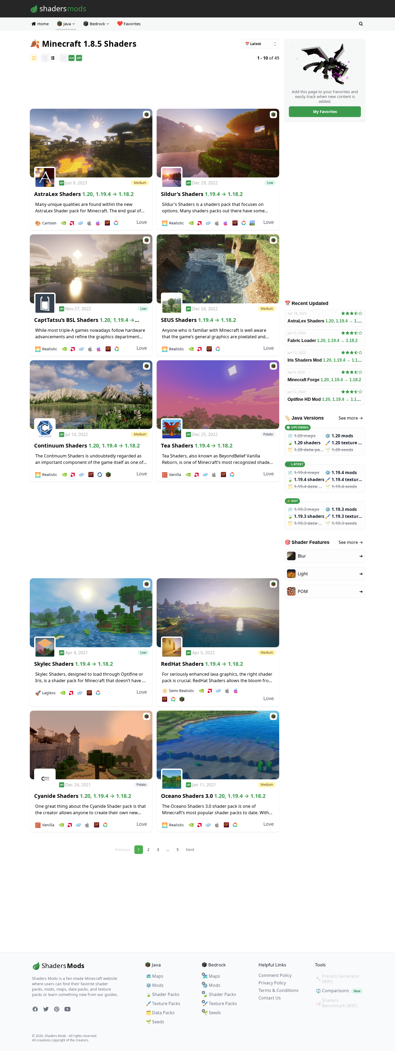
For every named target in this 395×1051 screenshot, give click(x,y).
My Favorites (325, 111)
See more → (351, 418)
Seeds (155, 1022)
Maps (154, 976)
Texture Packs (163, 1003)
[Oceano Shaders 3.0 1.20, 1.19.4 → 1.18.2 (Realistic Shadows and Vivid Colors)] (218, 745)
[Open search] (361, 23)
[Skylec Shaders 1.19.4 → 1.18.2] (91, 612)
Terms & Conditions (278, 990)
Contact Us (269, 998)
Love (142, 222)
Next (190, 849)
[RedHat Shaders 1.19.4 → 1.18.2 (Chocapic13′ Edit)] (218, 612)
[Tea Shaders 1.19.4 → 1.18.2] (218, 394)
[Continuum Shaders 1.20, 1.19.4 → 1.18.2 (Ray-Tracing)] (91, 394)
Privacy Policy (272, 983)
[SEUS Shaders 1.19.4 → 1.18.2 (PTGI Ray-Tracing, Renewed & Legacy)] (218, 268)
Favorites (129, 24)
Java (67, 23)
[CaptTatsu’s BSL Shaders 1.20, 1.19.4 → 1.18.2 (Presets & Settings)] (91, 268)
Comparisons (338, 991)
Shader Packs (162, 994)
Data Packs (160, 1013)
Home (43, 23)
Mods (155, 985)
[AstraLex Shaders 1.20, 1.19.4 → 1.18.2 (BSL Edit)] (91, 143)
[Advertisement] (154, 86)
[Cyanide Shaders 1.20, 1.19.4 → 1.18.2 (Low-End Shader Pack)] (91, 745)
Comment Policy (275, 975)
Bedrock (97, 23)
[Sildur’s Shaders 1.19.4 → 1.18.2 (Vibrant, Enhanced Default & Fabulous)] (218, 143)
